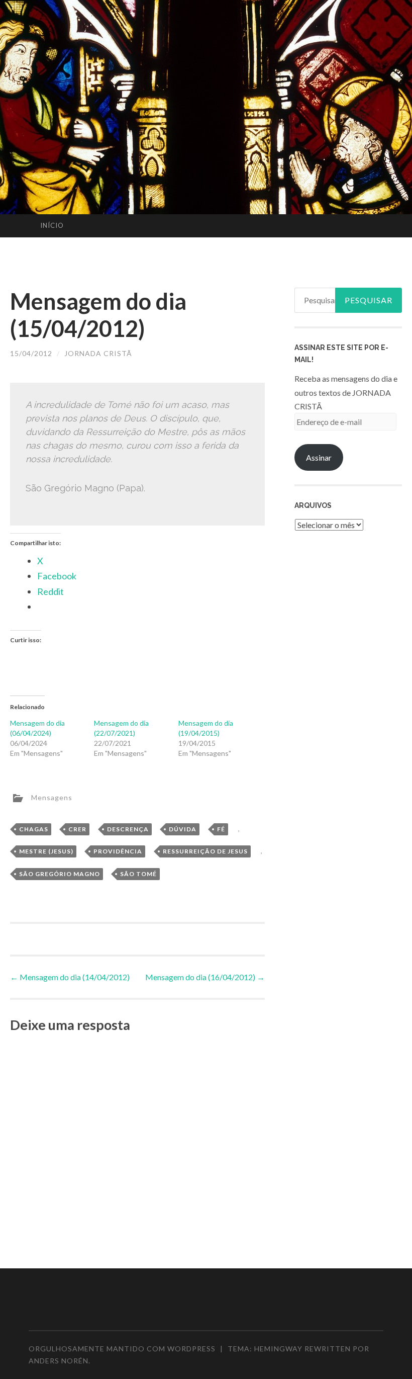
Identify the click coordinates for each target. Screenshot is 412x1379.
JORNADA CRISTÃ (98, 353)
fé (221, 829)
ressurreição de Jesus (205, 851)
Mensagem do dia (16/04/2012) (205, 977)
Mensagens (51, 797)
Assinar (319, 457)
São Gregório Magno (59, 874)
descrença (128, 829)
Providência (117, 851)
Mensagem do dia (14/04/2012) (70, 977)
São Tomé (138, 874)
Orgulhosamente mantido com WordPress (122, 1348)
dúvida (182, 829)
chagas (33, 829)
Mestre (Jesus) (46, 851)
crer (77, 829)
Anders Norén (58, 1360)
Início (52, 225)
